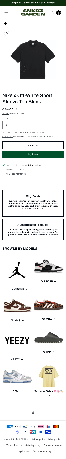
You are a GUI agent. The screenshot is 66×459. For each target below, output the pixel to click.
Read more (53, 235)
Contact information (53, 445)
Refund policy (38, 439)
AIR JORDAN (15, 288)
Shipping (5, 113)
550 (15, 391)
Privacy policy (55, 439)
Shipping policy (33, 445)
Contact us (7, 136)
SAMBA (47, 319)
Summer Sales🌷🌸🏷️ (49, 391)
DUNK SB (47, 281)
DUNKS (15, 320)
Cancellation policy (42, 451)
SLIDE (47, 352)
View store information (16, 173)
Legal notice (24, 451)
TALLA (5, 118)
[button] (6, 12)
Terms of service (14, 445)
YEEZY (15, 359)
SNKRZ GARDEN (19, 439)
